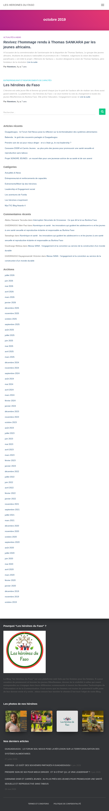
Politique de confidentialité (67, 804)
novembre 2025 (12, 313)
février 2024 (10, 400)
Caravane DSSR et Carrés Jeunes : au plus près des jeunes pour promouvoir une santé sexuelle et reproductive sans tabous (53, 781)
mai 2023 (9, 444)
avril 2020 (9, 569)
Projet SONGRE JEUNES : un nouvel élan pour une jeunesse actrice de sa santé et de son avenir (48, 158)
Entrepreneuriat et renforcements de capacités (27, 80)
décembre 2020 (12, 526)
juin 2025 (9, 340)
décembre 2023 (12, 411)
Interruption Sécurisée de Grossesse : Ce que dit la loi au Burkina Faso (65, 220)
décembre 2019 (12, 591)
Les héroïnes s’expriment (16, 200)
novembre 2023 (12, 417)
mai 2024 (9, 384)
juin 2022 (9, 482)
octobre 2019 (11, 602)
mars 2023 (9, 455)
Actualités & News (12, 37)
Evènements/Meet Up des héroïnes (21, 184)
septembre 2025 (12, 324)
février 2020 (10, 580)
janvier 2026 (10, 302)
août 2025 (9, 330)
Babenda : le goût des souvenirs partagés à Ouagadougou (31, 137)
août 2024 (9, 379)
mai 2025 (9, 346)
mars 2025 (9, 357)
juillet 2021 (9, 515)
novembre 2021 (12, 504)
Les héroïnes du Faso (21, 85)
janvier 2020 (10, 586)
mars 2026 (9, 297)
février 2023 (10, 460)
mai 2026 (9, 286)
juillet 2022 (9, 477)
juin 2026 (9, 281)
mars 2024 (9, 395)
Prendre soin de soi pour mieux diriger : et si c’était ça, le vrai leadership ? (38, 143)
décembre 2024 (12, 362)
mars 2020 (9, 575)
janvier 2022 (10, 499)
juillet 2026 (9, 275)
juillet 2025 (9, 335)
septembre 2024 (12, 373)
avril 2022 (9, 488)
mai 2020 (9, 564)
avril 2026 (9, 291)
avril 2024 (9, 390)
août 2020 (9, 548)
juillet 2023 (9, 433)
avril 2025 (9, 351)
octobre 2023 (11, 422)
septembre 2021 (12, 509)
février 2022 (10, 493)
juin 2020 (9, 558)
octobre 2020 (11, 537)
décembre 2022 (12, 471)
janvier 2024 (10, 406)
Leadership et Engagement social (20, 189)
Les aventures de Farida (16, 195)
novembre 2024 (12, 368)
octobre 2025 (11, 319)
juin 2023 (9, 439)
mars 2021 (9, 520)
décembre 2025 (12, 308)
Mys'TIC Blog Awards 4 (15, 205)
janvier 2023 (10, 466)
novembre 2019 (12, 596)
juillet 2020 (9, 553)
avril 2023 (9, 449)
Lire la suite (32, 62)
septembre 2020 (12, 542)
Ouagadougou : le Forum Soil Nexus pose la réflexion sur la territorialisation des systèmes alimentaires (51, 132)
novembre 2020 (12, 531)
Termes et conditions (38, 804)
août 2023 (9, 428)
